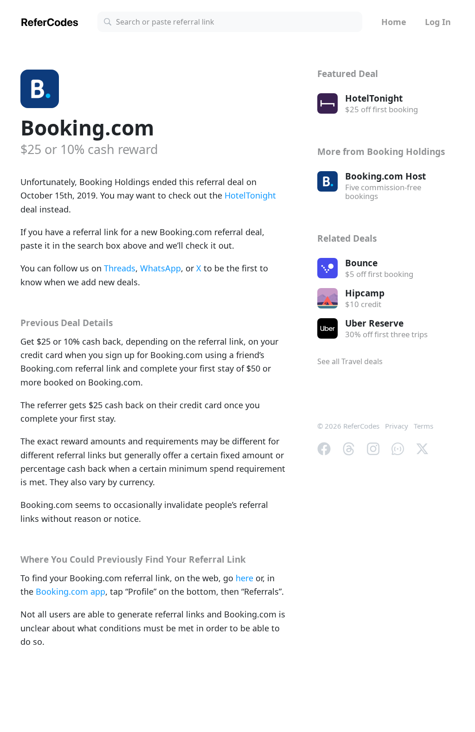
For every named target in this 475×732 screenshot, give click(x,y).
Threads (119, 268)
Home (393, 21)
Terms (423, 425)
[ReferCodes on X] (422, 448)
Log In (438, 21)
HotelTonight (250, 195)
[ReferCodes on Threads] (348, 448)
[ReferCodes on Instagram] (373, 448)
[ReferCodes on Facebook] (324, 448)
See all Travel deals (350, 361)
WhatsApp (160, 268)
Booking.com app (70, 591)
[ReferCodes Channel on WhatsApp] (397, 448)
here (244, 578)
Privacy (396, 425)
